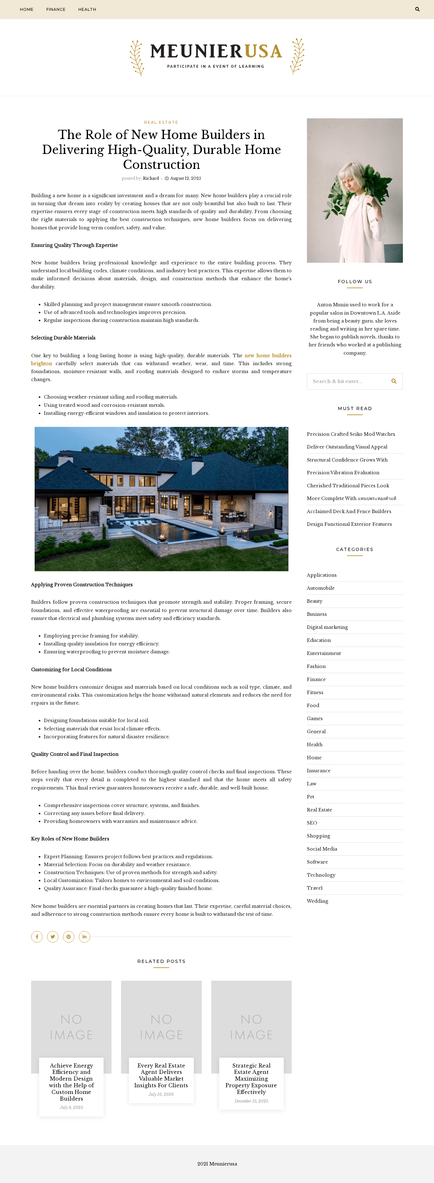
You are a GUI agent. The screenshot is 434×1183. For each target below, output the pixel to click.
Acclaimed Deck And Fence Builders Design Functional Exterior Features (349, 518)
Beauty (314, 601)
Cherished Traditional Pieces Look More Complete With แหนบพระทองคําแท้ (351, 492)
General (316, 731)
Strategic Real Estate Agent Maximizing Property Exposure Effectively (251, 1078)
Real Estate (161, 122)
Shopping (318, 836)
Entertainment (324, 653)
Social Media (322, 849)
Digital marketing (327, 627)
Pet (310, 797)
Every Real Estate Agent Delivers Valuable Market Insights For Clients (161, 1075)
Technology (321, 875)
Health (87, 9)
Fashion (316, 666)
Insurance (318, 771)
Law (311, 784)
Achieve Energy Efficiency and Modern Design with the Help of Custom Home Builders (71, 1082)
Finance (56, 9)
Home (27, 9)
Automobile (321, 588)
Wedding (317, 901)
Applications (322, 575)
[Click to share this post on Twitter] (52, 937)
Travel (314, 888)
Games (315, 718)
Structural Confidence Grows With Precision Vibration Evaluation (347, 466)
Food (313, 705)
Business (317, 614)
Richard (151, 178)
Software (317, 862)
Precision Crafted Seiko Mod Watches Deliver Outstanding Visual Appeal (351, 440)
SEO (312, 823)
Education (319, 640)
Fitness (315, 692)
